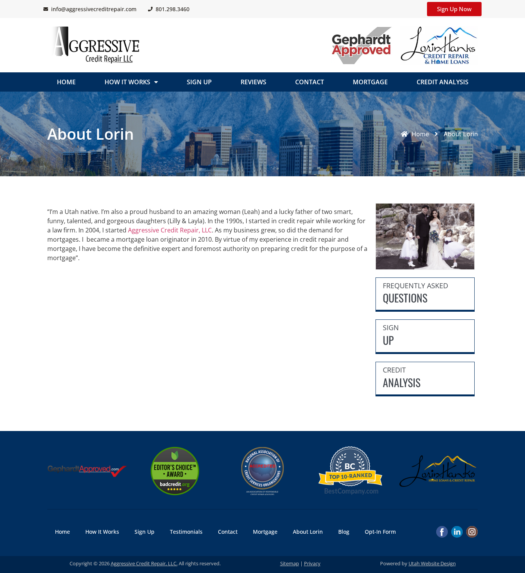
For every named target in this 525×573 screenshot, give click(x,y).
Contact (309, 82)
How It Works (127, 82)
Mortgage (370, 82)
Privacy (312, 563)
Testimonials (186, 531)
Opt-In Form (380, 531)
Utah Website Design (432, 563)
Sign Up (199, 82)
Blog (343, 531)
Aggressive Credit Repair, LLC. (144, 563)
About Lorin (308, 531)
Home (66, 82)
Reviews (253, 82)
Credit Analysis (443, 82)
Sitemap (289, 563)
